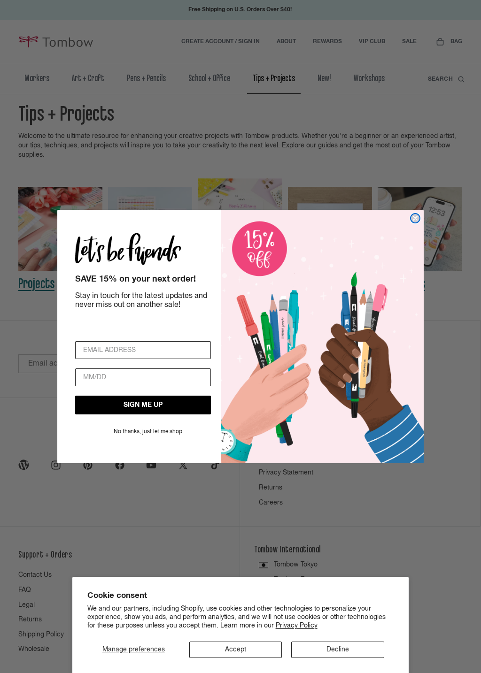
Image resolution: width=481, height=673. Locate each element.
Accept (235, 649)
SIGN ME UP (143, 405)
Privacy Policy (297, 625)
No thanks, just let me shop (148, 432)
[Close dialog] (415, 218)
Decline (337, 649)
